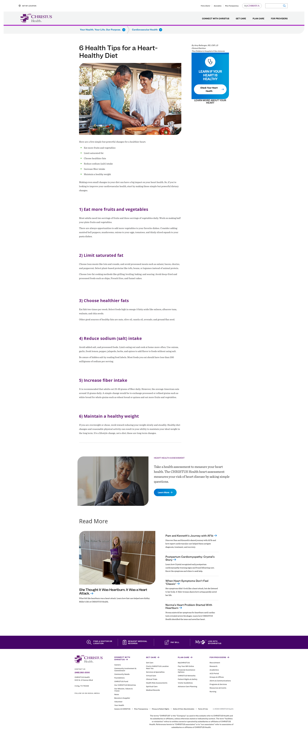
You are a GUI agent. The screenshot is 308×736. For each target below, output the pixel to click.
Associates (217, 6)
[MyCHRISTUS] (252, 5)
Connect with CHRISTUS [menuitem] (215, 19)
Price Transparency (232, 6)
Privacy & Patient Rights (160, 709)
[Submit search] (284, 6)
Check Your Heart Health (209, 89)
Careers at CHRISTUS (122, 709)
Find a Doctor (205, 6)
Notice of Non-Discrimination (183, 709)
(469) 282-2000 (82, 672)
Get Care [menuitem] (241, 19)
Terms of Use (203, 709)
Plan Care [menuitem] (258, 19)
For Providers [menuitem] (279, 19)
